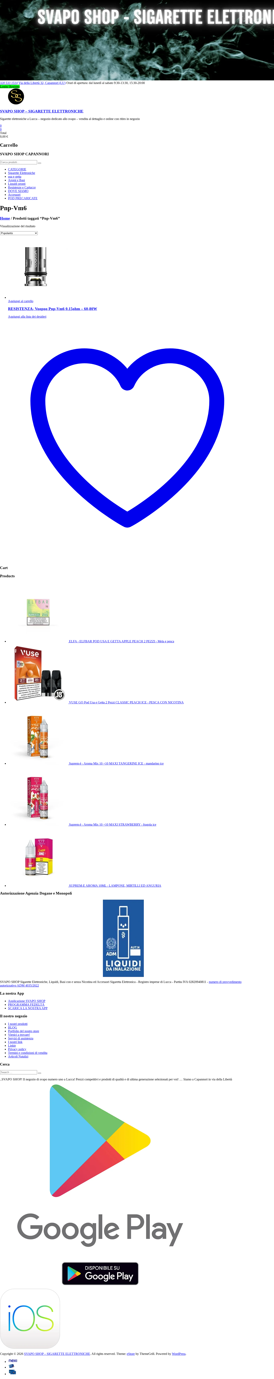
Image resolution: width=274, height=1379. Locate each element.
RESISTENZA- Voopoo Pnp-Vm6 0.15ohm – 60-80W (52, 309)
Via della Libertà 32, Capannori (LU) (42, 83)
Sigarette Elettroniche (21, 173)
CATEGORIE (17, 169)
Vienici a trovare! (19, 1034)
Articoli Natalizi (18, 1056)
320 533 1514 (9, 83)
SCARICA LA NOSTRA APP (28, 1008)
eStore (131, 1353)
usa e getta (14, 176)
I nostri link (15, 1042)
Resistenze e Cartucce (22, 187)
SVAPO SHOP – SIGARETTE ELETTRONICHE (41, 111)
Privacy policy (17, 1049)
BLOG (12, 1027)
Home (5, 218)
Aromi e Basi (16, 180)
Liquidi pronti (16, 183)
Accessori (14, 194)
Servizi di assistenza (20, 1038)
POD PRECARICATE (23, 198)
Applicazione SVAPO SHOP (26, 1001)
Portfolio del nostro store (23, 1031)
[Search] (39, 1073)
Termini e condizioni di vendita (27, 1052)
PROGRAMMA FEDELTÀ (26, 1004)
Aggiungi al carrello (20, 301)
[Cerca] (39, 163)
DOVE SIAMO (18, 191)
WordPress (179, 1353)
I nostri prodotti (17, 1024)
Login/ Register (10, 86)
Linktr (12, 1045)
